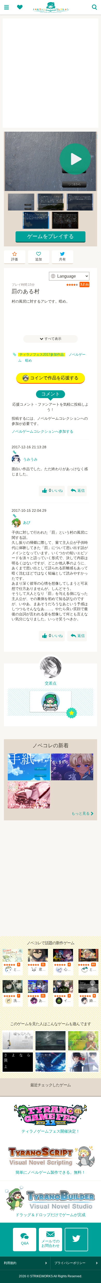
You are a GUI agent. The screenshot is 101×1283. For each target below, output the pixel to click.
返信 (78, 490)
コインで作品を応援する (54, 377)
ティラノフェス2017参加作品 (41, 354)
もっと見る (80, 813)
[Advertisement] (50, 73)
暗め (28, 360)
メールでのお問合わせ (50, 1238)
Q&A (24, 1238)
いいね (52, 490)
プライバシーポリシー (69, 1263)
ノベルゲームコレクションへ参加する (42, 431)
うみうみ (30, 459)
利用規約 (10, 1263)
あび (26, 522)
